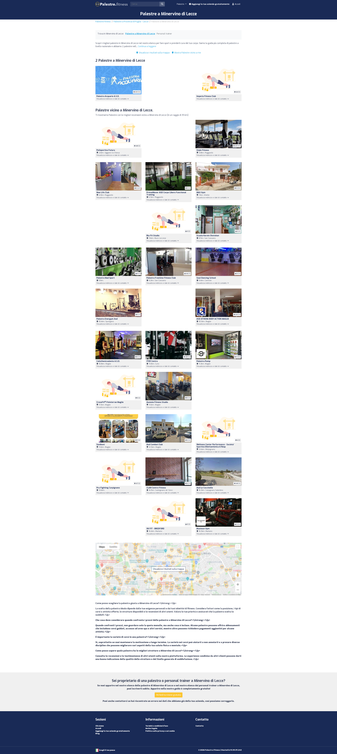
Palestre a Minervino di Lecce (140, 33)
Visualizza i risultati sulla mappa (154, 52)
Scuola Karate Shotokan (208, 235)
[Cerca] (162, 4)
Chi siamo (99, 726)
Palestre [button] (181, 4)
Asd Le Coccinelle (205, 488)
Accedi (237, 4)
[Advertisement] (168, 85)
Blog (97, 733)
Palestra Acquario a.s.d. (107, 96)
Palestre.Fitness (103, 21)
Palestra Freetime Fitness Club (161, 278)
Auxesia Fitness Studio (157, 402)
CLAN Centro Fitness (156, 488)
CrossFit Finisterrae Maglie (109, 402)
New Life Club (102, 192)
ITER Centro (152, 361)
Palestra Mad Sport (105, 278)
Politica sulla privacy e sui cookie (160, 731)
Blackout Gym (203, 528)
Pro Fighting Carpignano (108, 488)
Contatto (199, 726)
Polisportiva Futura (105, 150)
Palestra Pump (203, 361)
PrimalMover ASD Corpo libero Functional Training (166, 193)
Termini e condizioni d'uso (156, 726)
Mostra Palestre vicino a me (187, 52)
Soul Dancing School (206, 278)
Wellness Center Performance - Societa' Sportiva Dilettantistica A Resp (215, 445)
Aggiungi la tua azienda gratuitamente (210, 4)
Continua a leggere (147, 46)
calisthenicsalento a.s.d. (108, 361)
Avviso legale (151, 728)
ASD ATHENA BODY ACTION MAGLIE (213, 319)
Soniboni (100, 444)
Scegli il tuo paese (107, 750)
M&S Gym (201, 192)
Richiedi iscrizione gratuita (168, 694)
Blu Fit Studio (153, 235)
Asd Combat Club (155, 444)
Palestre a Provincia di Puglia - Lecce (131, 21)
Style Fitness (203, 150)
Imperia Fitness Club (206, 96)
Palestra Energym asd (107, 319)
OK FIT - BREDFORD (155, 528)
